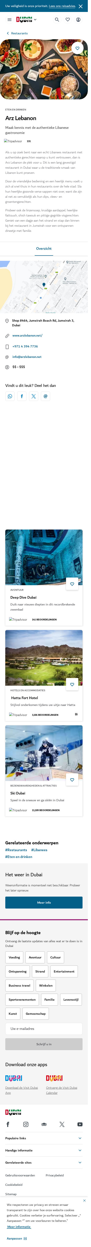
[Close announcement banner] (81, 6)
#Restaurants (16, 850)
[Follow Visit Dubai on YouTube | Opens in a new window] (80, 1124)
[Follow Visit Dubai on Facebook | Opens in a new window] (7, 1124)
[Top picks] (68, 19)
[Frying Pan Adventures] (44, 452)
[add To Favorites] (77, 48)
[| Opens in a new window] (25, 1124)
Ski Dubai (17, 793)
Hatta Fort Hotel (24, 698)
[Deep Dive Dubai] (44, 557)
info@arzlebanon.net (26, 356)
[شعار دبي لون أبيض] (18, 1113)
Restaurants (19, 33)
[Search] (57, 19)
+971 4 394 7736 (25, 346)
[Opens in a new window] (21, 396)
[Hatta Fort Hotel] (44, 658)
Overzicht (44, 248)
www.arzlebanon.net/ (27, 335)
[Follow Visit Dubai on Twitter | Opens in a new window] (62, 1124)
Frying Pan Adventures (28, 492)
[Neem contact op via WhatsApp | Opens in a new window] (10, 396)
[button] (17, 1238)
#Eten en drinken (18, 857)
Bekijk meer (43, 826)
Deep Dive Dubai (23, 597)
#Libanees (39, 850)
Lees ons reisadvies (62, 6)
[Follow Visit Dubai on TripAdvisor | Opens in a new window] (44, 1124)
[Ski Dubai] (44, 753)
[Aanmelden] (78, 19)
